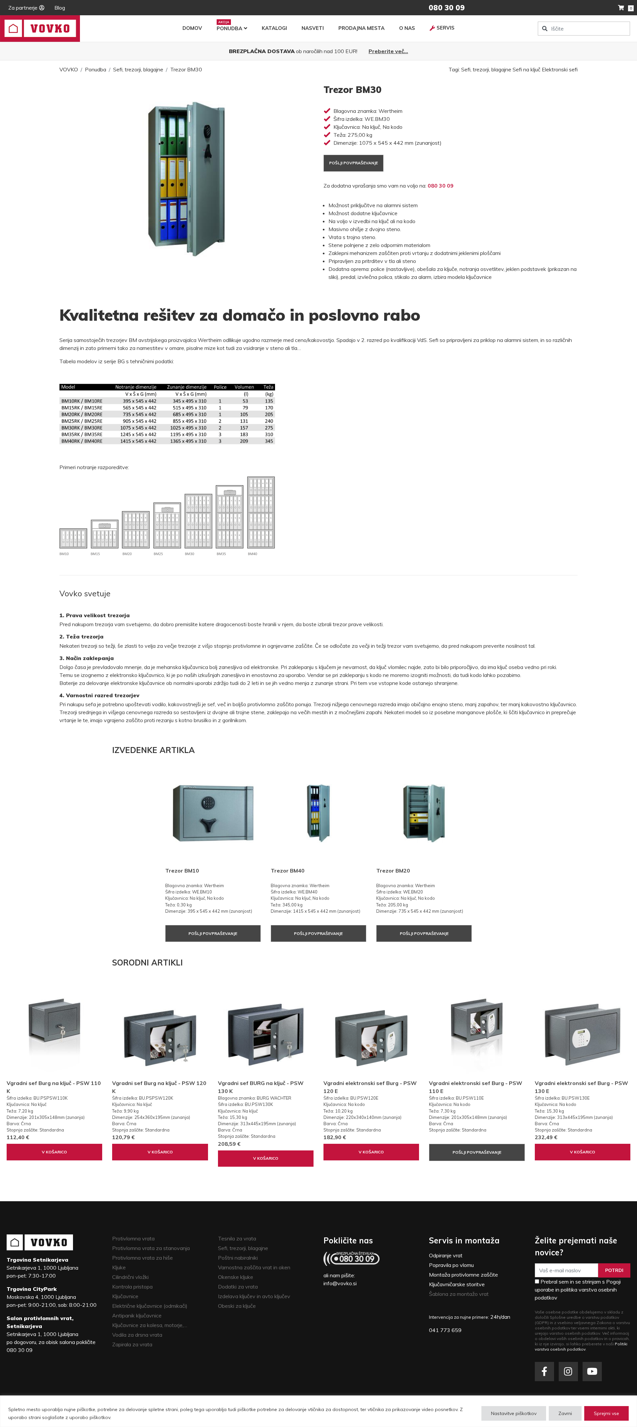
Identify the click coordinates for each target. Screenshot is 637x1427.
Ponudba (229, 28)
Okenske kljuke (235, 1277)
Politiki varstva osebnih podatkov (581, 1346)
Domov (192, 28)
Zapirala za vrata (132, 1344)
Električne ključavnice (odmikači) (149, 1305)
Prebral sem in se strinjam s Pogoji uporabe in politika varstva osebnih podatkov (578, 1289)
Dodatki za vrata (238, 1286)
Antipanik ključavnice (137, 1315)
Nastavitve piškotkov (513, 1413)
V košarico (54, 1151)
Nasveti (313, 28)
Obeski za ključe (237, 1305)
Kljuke (119, 1267)
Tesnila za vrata (237, 1238)
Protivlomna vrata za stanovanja (151, 1248)
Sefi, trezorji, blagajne (138, 69)
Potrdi (614, 1270)
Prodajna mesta (361, 28)
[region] (318, 1411)
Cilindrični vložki (130, 1277)
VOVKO (68, 69)
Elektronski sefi (560, 69)
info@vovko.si (340, 1283)
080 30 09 (441, 185)
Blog (59, 7)
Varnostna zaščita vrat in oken (254, 1267)
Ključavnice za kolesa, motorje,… (149, 1325)
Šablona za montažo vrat (459, 1294)
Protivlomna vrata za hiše (142, 1257)
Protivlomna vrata (133, 1238)
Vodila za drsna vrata (137, 1334)
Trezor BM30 (186, 69)
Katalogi (274, 28)
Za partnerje (22, 7)
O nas (407, 28)
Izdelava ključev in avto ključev (254, 1296)
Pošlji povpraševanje (353, 162)
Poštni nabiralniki (238, 1257)
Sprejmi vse (606, 1413)
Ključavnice (125, 1296)
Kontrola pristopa (132, 1286)
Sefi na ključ (526, 69)
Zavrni (565, 1413)
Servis (446, 28)
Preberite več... (388, 51)
